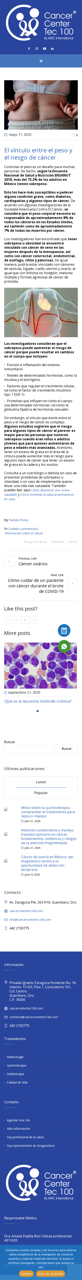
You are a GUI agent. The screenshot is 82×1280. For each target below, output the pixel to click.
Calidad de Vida (17, 1087)
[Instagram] (37, 48)
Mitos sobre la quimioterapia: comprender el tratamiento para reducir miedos (48, 816)
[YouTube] (44, 48)
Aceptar (26, 1273)
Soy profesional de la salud (25, 1142)
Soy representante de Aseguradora (30, 1150)
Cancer (73, 542)
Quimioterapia (16, 1070)
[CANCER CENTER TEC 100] (41, 23)
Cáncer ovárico (33, 564)
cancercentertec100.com (26, 916)
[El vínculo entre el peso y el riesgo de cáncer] (41, 104)
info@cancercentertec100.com (30, 924)
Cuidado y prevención (22, 529)
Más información (18, 1133)
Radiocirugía (15, 1062)
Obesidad (57, 542)
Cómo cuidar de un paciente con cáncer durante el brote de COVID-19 (35, 585)
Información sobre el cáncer (24, 533)
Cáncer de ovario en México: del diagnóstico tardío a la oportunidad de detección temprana (47, 868)
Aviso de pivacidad (50, 1273)
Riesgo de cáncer (35, 542)
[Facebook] (29, 48)
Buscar (9, 746)
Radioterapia (15, 1078)
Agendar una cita (18, 1125)
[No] (77, 1262)
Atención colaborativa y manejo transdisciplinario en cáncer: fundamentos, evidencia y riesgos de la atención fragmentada (49, 841)
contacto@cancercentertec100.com (33, 1022)
